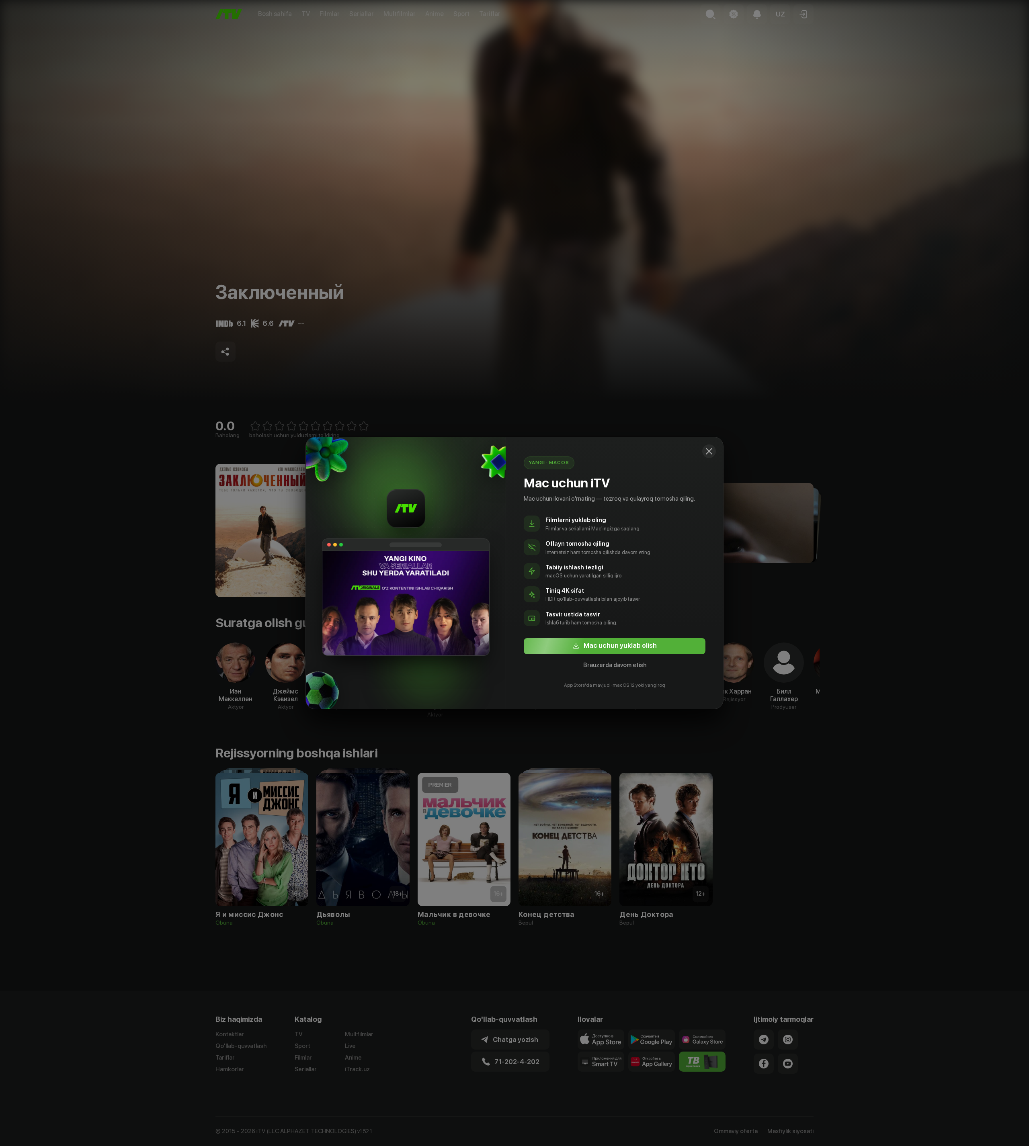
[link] (614, 646)
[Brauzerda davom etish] (709, 451)
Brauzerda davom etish (614, 665)
